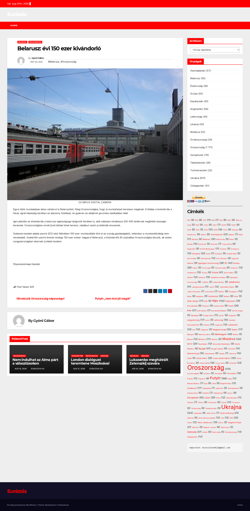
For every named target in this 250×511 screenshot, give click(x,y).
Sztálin (207, 398)
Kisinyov (205, 306)
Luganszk (219, 325)
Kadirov (221, 292)
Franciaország (220, 268)
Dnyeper (223, 249)
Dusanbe (218, 254)
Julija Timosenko (193, 292)
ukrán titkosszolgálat (206, 418)
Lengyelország (193, 320)
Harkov (190, 277)
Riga (205, 384)
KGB (206, 301)
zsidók (204, 432)
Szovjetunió (196, 155)
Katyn (189, 296)
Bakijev (231, 235)
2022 (225, 230)
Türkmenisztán (198, 170)
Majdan (235, 330)
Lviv (193, 330)
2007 (215, 225)
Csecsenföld (227, 244)
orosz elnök (205, 363)
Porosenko (231, 374)
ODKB (189, 358)
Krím (189, 310)
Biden (231, 239)
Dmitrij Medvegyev (207, 249)
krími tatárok (202, 311)
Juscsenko (209, 292)
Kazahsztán (77, 356)
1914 (188, 220)
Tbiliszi (200, 402)
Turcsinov (236, 402)
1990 (229, 220)
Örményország (198, 139)
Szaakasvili (192, 388)
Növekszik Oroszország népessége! (41, 298)
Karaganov (233, 292)
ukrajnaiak (198, 413)
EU (226, 263)
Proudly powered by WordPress (21, 505)
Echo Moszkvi (221, 258)
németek (231, 349)
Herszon (201, 277)
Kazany (226, 296)
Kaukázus (200, 296)
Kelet (236, 296)
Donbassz (235, 249)
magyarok (204, 330)
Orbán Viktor (201, 358)
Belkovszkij (220, 239)
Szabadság (206, 388)
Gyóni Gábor (38, 58)
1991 (197, 225)
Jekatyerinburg (198, 287)
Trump (223, 402)
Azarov (203, 235)
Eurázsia (17, 14)
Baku (241, 235)
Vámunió (195, 427)
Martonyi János (205, 334)
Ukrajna (104, 356)
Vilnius (220, 423)
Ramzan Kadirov (193, 384)
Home (13, 25)
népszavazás (210, 354)
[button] (242, 25)
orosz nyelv (220, 363)
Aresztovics (191, 235)
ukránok (190, 418)
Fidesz (194, 268)
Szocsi (230, 393)
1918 (213, 220)
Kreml (231, 306)
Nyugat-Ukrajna (217, 349)
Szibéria (205, 393)
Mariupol (190, 334)
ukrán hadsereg (227, 413)
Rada (230, 379)
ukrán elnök (210, 413)
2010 (189, 230)
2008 (223, 225)
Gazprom (234, 268)
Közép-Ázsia (208, 315)
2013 (206, 230)
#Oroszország (68, 61)
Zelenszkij (191, 432)
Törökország (196, 408)
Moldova (195, 132)
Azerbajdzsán (198, 70)
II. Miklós (205, 282)
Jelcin (211, 287)
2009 (233, 225)
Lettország (196, 116)
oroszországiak (193, 374)
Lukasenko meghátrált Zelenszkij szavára (148, 361)
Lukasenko (233, 325)
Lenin (207, 320)
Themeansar (63, 505)
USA (231, 418)
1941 (221, 220)
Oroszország (35, 42)
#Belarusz (53, 61)
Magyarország (219, 329)
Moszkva (228, 339)
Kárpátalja (194, 315)
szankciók (219, 388)
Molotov (214, 339)
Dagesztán (191, 249)
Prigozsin (201, 379)
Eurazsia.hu (38, 369)
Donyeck (196, 253)
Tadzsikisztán (197, 162)
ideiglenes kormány (218, 277)
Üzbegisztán (197, 185)
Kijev (215, 300)
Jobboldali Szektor (227, 287)
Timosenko (212, 402)
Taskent (190, 402)
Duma (208, 254)
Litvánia (194, 124)
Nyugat (202, 348)
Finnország (206, 268)
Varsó (189, 423)
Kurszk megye (237, 311)
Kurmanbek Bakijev (218, 311)
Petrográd (218, 374)
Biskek (190, 244)
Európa (236, 263)
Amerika (235, 230)
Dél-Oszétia (191, 258)
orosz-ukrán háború (222, 358)
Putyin (215, 378)
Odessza (232, 354)
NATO (189, 344)
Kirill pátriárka (192, 306)
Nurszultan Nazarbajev (221, 344)
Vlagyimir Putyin (234, 422)
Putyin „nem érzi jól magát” (113, 298)
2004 (206, 225)
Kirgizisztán (196, 109)
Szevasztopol (192, 393)
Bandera (195, 239)
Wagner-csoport (209, 427)
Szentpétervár (233, 388)
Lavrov (221, 315)
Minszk (190, 339)
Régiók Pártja (225, 383)
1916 (196, 220)
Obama (221, 354)
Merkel (235, 334)
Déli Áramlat (206, 258)
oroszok (233, 363)
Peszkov (207, 374)
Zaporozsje (225, 427)
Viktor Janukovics (205, 423)
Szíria (218, 398)
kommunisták (219, 306)
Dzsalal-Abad (232, 254)
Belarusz (22, 42)
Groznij (204, 273)
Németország (193, 354)
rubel (214, 384)
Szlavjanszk (218, 393)
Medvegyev (221, 334)
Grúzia (194, 93)
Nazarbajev (202, 344)
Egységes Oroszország (208, 263)
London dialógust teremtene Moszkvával (90, 361)
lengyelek (232, 315)
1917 (204, 220)
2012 (198, 230)
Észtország (196, 86)
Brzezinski (202, 244)
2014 (215, 230)
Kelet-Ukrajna (192, 301)
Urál (222, 418)
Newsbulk (49, 505)
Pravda (190, 379)
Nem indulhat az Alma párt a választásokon (35, 361)
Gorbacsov (191, 273)
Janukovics (234, 282)
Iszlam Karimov (218, 282)
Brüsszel (214, 244)
